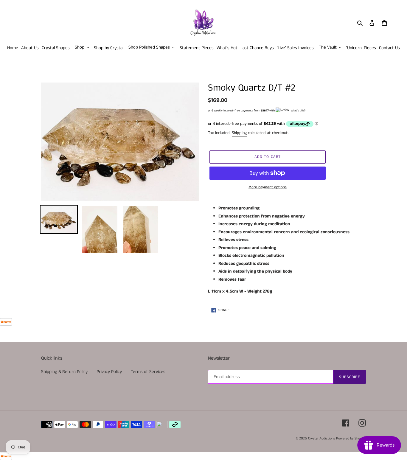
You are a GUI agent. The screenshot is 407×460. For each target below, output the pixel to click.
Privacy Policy (109, 372)
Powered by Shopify (351, 438)
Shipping (239, 133)
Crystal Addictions (321, 438)
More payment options (267, 187)
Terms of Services (148, 372)
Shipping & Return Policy (64, 372)
